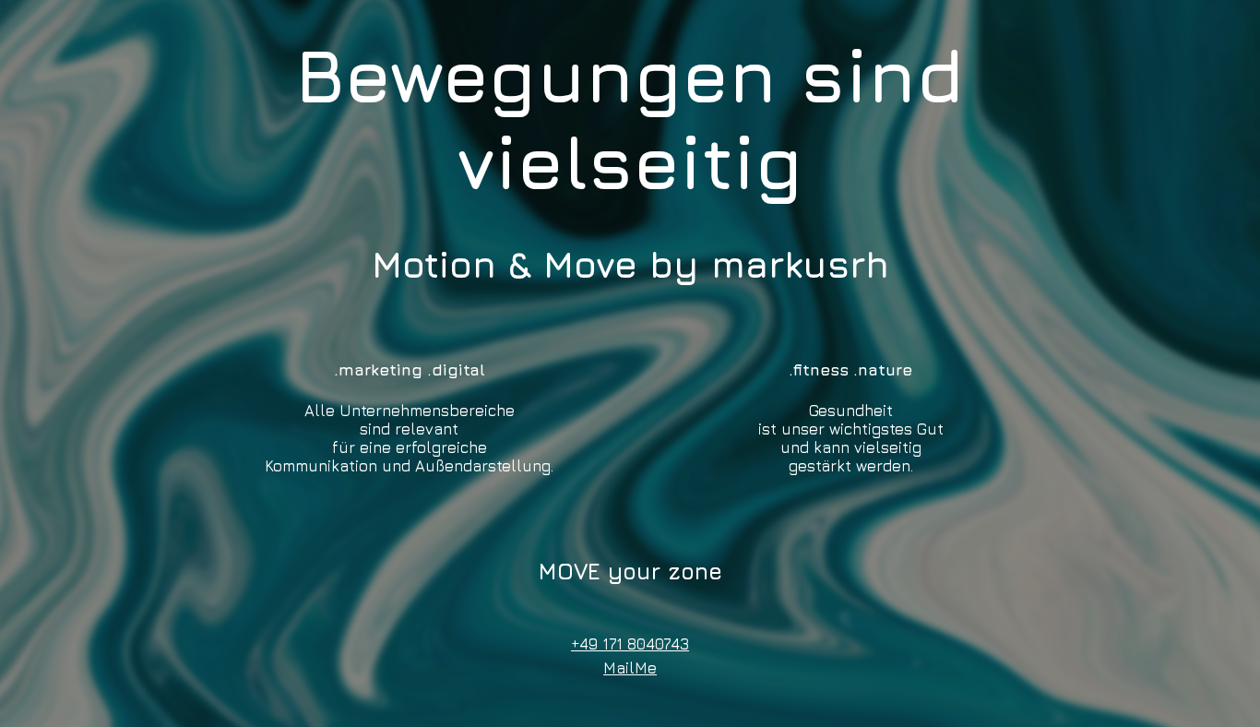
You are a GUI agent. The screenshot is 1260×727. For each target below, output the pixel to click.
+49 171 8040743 (630, 644)
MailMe (630, 668)
